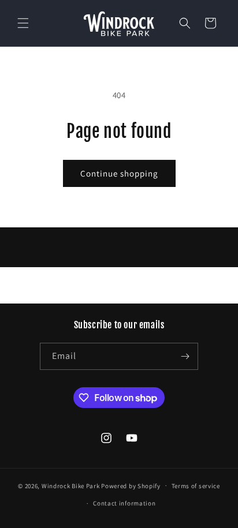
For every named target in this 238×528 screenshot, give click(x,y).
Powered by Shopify (131, 485)
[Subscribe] (185, 356)
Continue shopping (119, 173)
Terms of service (196, 486)
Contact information (124, 503)
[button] (23, 23)
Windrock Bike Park (71, 485)
